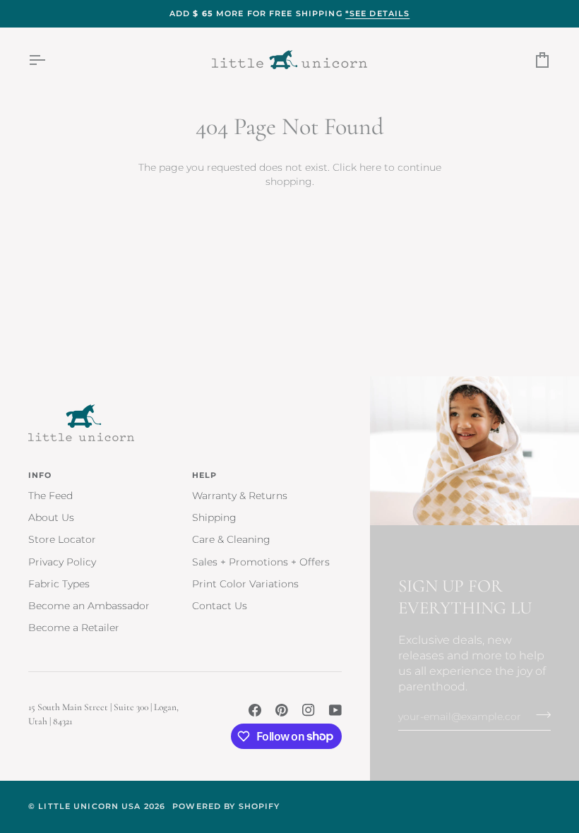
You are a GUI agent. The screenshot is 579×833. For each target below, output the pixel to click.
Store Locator (62, 539)
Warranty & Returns (239, 495)
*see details (377, 13)
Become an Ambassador (89, 605)
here (370, 167)
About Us (51, 517)
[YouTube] (335, 710)
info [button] (40, 475)
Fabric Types (59, 583)
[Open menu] (49, 60)
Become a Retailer (73, 627)
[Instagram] (308, 710)
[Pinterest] (281, 710)
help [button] (204, 475)
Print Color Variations (245, 583)
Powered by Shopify (226, 806)
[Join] (539, 714)
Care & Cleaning (231, 539)
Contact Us (219, 605)
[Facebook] (255, 710)
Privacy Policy (62, 562)
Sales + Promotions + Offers (261, 562)
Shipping (214, 517)
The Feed (50, 495)
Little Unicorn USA (89, 806)
